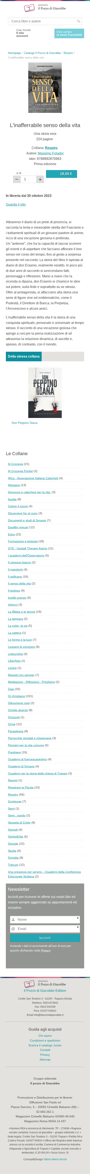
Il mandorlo (15, 569)
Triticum (13, 864)
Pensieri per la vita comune (26, 745)
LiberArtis (14, 660)
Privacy (46, 950)
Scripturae (15, 801)
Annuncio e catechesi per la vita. (29, 492)
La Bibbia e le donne (21, 611)
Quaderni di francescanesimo (27, 759)
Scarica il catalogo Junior (45, 1045)
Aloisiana (14, 485)
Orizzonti (14, 717)
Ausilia (12, 499)
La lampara (15, 618)
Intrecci (13, 604)
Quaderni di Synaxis (21, 766)
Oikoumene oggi (19, 703)
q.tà (18, 172)
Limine (12, 668)
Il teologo (14, 590)
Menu (6, 8)
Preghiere (14, 752)
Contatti (45, 1050)
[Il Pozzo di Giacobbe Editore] (45, 8)
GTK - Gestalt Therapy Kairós (27, 548)
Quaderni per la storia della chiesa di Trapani (37, 773)
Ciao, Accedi (23, 33)
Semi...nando (17, 815)
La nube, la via (17, 625)
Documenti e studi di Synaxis (27, 520)
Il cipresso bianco (19, 562)
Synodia (13, 857)
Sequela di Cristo (19, 822)
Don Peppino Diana (24, 422)
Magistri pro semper (21, 675)
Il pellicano (15, 576)
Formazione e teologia (23, 541)
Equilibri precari (18, 527)
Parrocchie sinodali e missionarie (29, 738)
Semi (11, 808)
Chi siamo (45, 1035)
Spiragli (13, 829)
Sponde (13, 843)
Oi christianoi (16, 696)
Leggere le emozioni (21, 646)
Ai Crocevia (15, 464)
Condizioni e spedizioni (45, 1040)
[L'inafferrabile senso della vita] (45, 87)
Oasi (11, 689)
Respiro (13, 794)
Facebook (9, 33)
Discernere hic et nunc (23, 513)
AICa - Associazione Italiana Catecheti (33, 478)
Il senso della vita (19, 583)
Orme (11, 724)
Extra (11, 534)
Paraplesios (15, 731)
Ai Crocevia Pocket (20, 471)
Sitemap (45, 1059)
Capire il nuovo (18, 506)
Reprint (13, 780)
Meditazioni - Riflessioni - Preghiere (31, 682)
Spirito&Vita (15, 836)
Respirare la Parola (20, 787)
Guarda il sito (16, 204)
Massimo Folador (51, 153)
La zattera (14, 632)
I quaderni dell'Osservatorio (26, 555)
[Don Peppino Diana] (45, 392)
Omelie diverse (18, 710)
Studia (12, 850)
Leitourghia (15, 654)
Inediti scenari (17, 597)
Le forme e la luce (20, 639)
